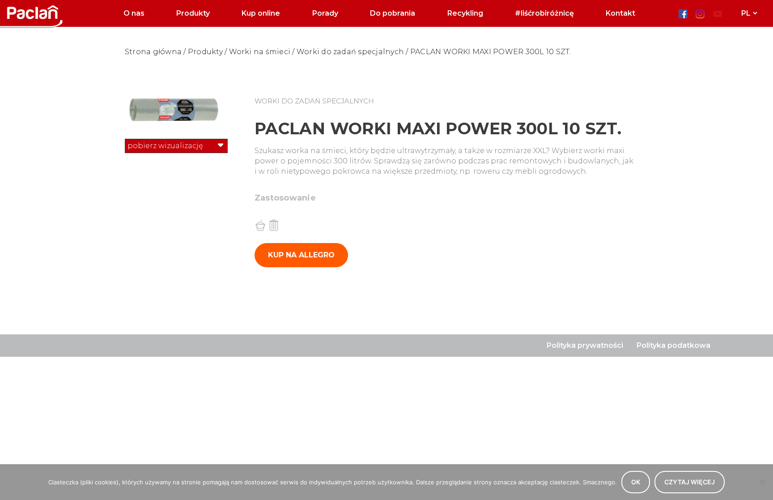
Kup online (261, 13)
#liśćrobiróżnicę (544, 13)
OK (635, 482)
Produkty (193, 13)
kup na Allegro (301, 255)
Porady (325, 13)
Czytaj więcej (689, 482)
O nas (133, 13)
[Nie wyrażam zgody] (761, 482)
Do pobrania (392, 13)
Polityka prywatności (585, 345)
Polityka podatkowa (673, 345)
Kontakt (620, 13)
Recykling (465, 13)
